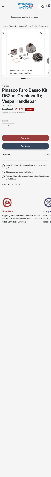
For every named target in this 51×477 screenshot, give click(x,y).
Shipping (5, 113)
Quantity (5, 121)
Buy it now (25, 146)
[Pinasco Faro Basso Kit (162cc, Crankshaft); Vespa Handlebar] (41, 33)
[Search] (41, 6)
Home (4, 26)
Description (7, 154)
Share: (4, 184)
